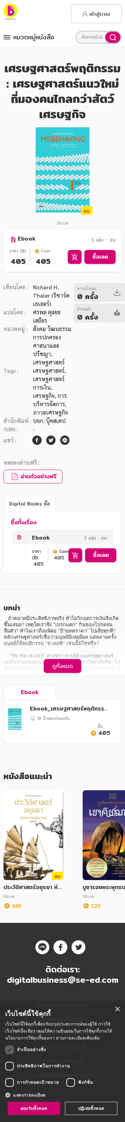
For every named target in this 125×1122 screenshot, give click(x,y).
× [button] (117, 1009)
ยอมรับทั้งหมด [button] (34, 1108)
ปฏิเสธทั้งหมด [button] (91, 1108)
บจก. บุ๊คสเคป (49, 420)
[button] (62, 1095)
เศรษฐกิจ (44, 395)
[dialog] (62, 1062)
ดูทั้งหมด (62, 666)
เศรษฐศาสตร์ (49, 370)
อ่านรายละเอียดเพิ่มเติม (78, 1038)
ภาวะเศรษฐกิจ (50, 412)
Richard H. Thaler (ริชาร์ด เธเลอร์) (51, 295)
